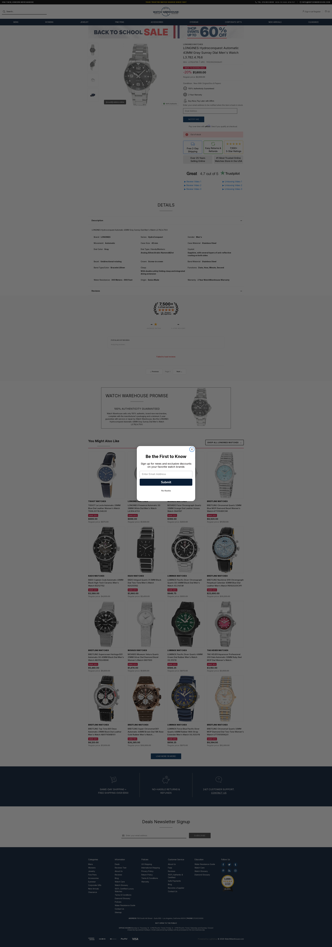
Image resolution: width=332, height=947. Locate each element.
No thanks (166, 490)
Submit (166, 482)
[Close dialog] (192, 449)
